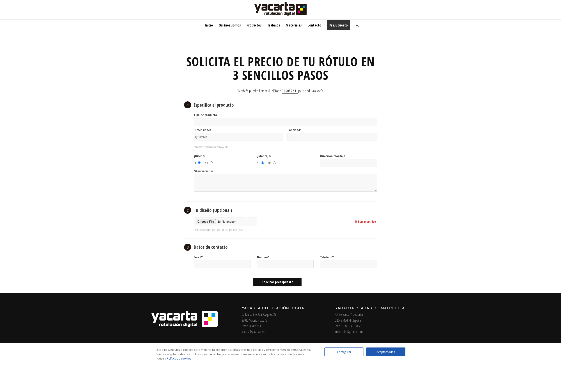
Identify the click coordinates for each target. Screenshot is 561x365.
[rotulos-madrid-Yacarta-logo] (280, 9)
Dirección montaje (332, 156)
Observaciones (203, 171)
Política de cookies (179, 358)
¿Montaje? (264, 156)
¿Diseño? (200, 156)
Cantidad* (295, 130)
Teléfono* (327, 257)
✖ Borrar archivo (365, 221)
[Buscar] (356, 25)
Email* (198, 257)
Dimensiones (202, 130)
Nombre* (263, 257)
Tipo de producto (205, 115)
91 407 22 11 (290, 90)
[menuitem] (209, 25)
